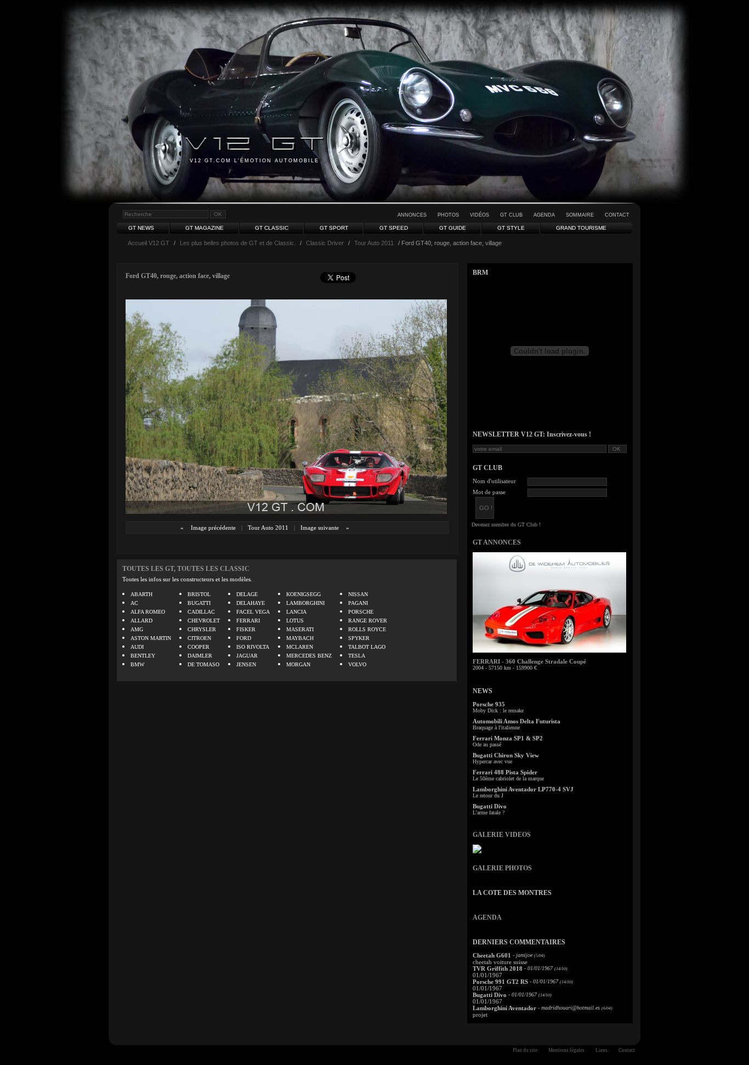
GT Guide (452, 228)
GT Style (511, 228)
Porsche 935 (489, 704)
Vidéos (479, 215)
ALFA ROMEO (147, 612)
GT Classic (271, 228)
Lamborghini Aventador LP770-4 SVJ (523, 789)
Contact (617, 215)
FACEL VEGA (253, 612)
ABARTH (141, 594)
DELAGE (247, 594)
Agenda (544, 215)
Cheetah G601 (492, 955)
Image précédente (213, 527)
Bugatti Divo (490, 806)
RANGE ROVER (367, 621)
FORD (243, 638)
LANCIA (296, 612)
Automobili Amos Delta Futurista (516, 721)
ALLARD (141, 621)
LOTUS (295, 621)
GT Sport (334, 228)
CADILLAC (201, 612)
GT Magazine (204, 228)
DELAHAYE (250, 603)
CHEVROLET (204, 621)
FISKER (246, 629)
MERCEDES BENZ (309, 656)
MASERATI (300, 629)
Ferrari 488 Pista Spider (505, 772)
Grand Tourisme (581, 228)
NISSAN (358, 594)
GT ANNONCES (497, 542)
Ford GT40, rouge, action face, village (178, 276)
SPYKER (359, 638)
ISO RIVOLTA (252, 647)
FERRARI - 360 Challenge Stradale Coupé (529, 661)
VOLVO (357, 664)
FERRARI (248, 621)
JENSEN (246, 664)
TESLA (356, 656)
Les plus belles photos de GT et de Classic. (238, 243)
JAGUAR (247, 656)
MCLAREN (299, 647)
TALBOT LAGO (366, 647)
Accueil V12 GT (148, 243)
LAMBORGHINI (305, 603)
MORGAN (298, 664)
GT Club (511, 215)
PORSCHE (360, 612)
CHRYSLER (202, 629)
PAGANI (358, 603)
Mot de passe (489, 492)
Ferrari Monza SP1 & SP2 (508, 738)
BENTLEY (142, 656)
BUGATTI (199, 603)
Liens (601, 1050)
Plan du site (525, 1050)
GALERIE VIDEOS (502, 835)
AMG (136, 629)
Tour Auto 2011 (374, 243)
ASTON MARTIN (150, 638)
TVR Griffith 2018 (498, 968)
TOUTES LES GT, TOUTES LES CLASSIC (185, 569)
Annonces (412, 215)
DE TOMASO (203, 664)
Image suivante (319, 527)
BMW (137, 664)
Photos (448, 215)
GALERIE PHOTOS (502, 868)
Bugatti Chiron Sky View (506, 755)
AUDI (137, 647)
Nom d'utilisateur (494, 481)
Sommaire (580, 215)
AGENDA (487, 917)
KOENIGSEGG (303, 594)
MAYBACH (300, 638)
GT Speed (393, 228)
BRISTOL (199, 594)
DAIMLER (200, 656)
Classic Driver (325, 243)
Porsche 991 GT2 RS (500, 981)
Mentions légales (566, 1050)
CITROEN (199, 638)
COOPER (198, 647)
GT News (141, 228)
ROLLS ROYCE (367, 629)
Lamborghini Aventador (504, 1008)
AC (134, 603)
